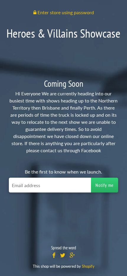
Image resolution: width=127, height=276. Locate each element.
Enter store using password (65, 12)
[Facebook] (54, 255)
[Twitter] (62, 255)
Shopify (88, 266)
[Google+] (72, 255)
